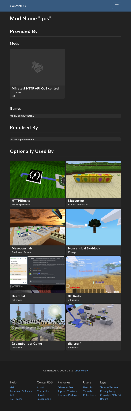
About (40, 387)
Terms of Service (109, 387)
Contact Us (43, 391)
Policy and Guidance (21, 391)
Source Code (44, 398)
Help (12, 387)
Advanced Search (67, 387)
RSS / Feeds (16, 398)
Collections (89, 394)
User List (88, 387)
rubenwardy (81, 370)
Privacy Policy (108, 391)
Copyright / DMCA (110, 394)
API (12, 394)
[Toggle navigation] (116, 6)
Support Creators (67, 391)
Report (104, 398)
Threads (87, 391)
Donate (41, 394)
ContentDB (18, 6)
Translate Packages (68, 394)
